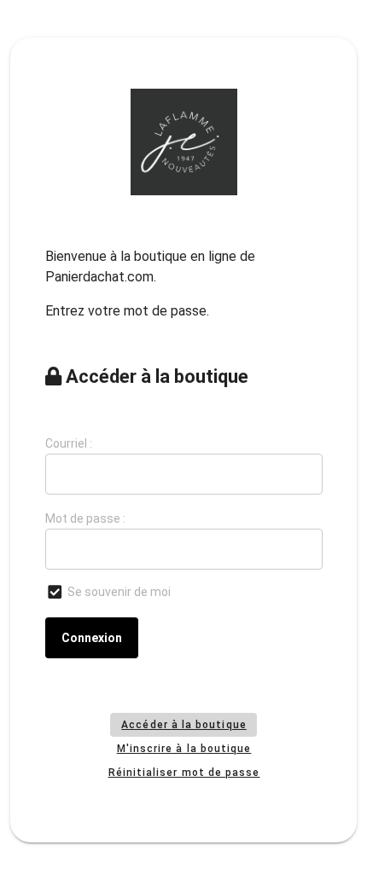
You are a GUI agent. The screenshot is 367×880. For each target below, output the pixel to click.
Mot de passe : (85, 518)
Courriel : (68, 443)
